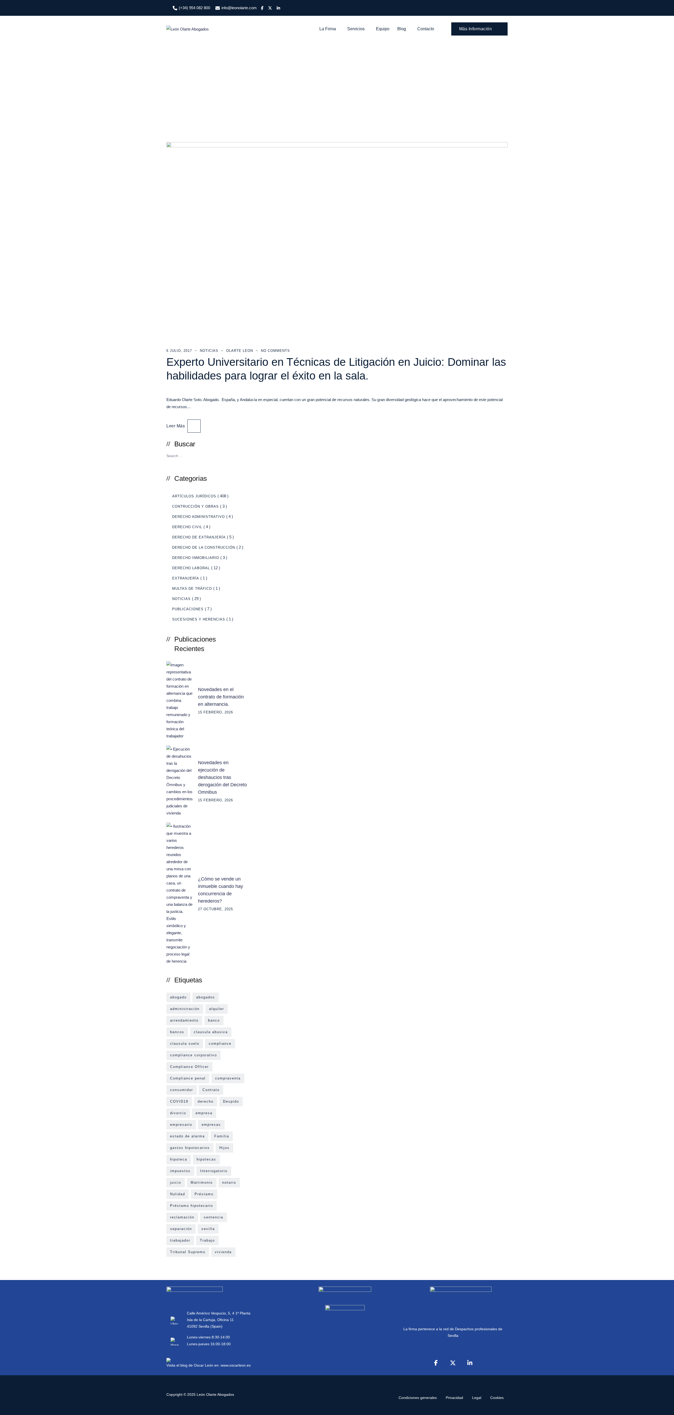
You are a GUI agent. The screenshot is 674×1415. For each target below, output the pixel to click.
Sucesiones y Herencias (198, 619)
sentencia (213, 1217)
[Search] (241, 455)
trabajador (180, 1240)
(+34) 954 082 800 (194, 8)
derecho (206, 1101)
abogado (178, 997)
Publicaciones (188, 609)
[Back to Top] (663, 1406)
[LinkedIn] (470, 1363)
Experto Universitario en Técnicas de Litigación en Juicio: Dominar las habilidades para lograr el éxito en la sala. (336, 369)
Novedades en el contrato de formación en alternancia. (221, 697)
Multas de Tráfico (192, 589)
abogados (205, 997)
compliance (220, 1044)
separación (181, 1229)
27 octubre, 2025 (215, 909)
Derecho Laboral (191, 568)
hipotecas (206, 1159)
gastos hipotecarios (190, 1148)
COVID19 (179, 1101)
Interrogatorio (213, 1171)
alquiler (216, 1009)
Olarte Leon (239, 351)
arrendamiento (184, 1020)
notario (229, 1182)
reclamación (182, 1217)
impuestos (180, 1171)
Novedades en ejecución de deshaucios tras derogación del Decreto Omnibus (222, 777)
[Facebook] (436, 1363)
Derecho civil (187, 527)
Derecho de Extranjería (199, 537)
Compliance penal (188, 1078)
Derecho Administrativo (198, 517)
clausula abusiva (211, 1032)
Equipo (382, 29)
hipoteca (178, 1159)
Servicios (356, 29)
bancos (177, 1032)
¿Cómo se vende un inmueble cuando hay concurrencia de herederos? (220, 890)
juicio (175, 1182)
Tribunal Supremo (187, 1252)
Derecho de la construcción (203, 547)
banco (214, 1020)
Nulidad (177, 1194)
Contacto (425, 29)
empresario (181, 1125)
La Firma (327, 29)
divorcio (178, 1113)
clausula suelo (184, 1044)
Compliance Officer (189, 1067)
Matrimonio (202, 1182)
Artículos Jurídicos (194, 496)
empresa (204, 1113)
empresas (211, 1125)
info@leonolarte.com (239, 8)
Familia (221, 1136)
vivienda (223, 1252)
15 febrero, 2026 (215, 712)
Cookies (497, 1398)
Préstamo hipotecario (191, 1206)
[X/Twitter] (453, 1363)
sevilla (208, 1229)
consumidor (181, 1090)
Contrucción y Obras (195, 506)
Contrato (211, 1090)
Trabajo (207, 1240)
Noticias (209, 351)
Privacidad (454, 1398)
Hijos (224, 1148)
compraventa (228, 1078)
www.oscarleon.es (236, 1365)
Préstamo (204, 1194)
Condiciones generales (418, 1398)
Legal (476, 1398)
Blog (401, 29)
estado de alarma (187, 1136)
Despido (231, 1101)
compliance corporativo (193, 1055)
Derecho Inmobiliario (195, 558)
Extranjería (185, 578)
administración (185, 1009)
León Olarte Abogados (215, 1394)
